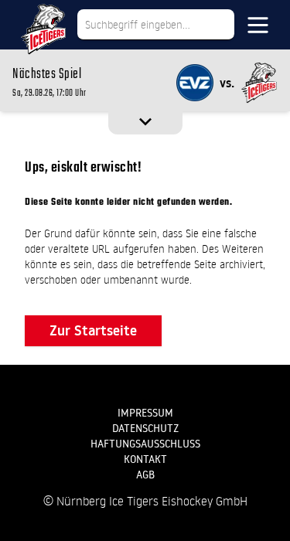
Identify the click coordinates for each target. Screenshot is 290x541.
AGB (145, 474)
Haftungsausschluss (145, 444)
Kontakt (145, 459)
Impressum (145, 413)
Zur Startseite (93, 330)
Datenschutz (145, 428)
